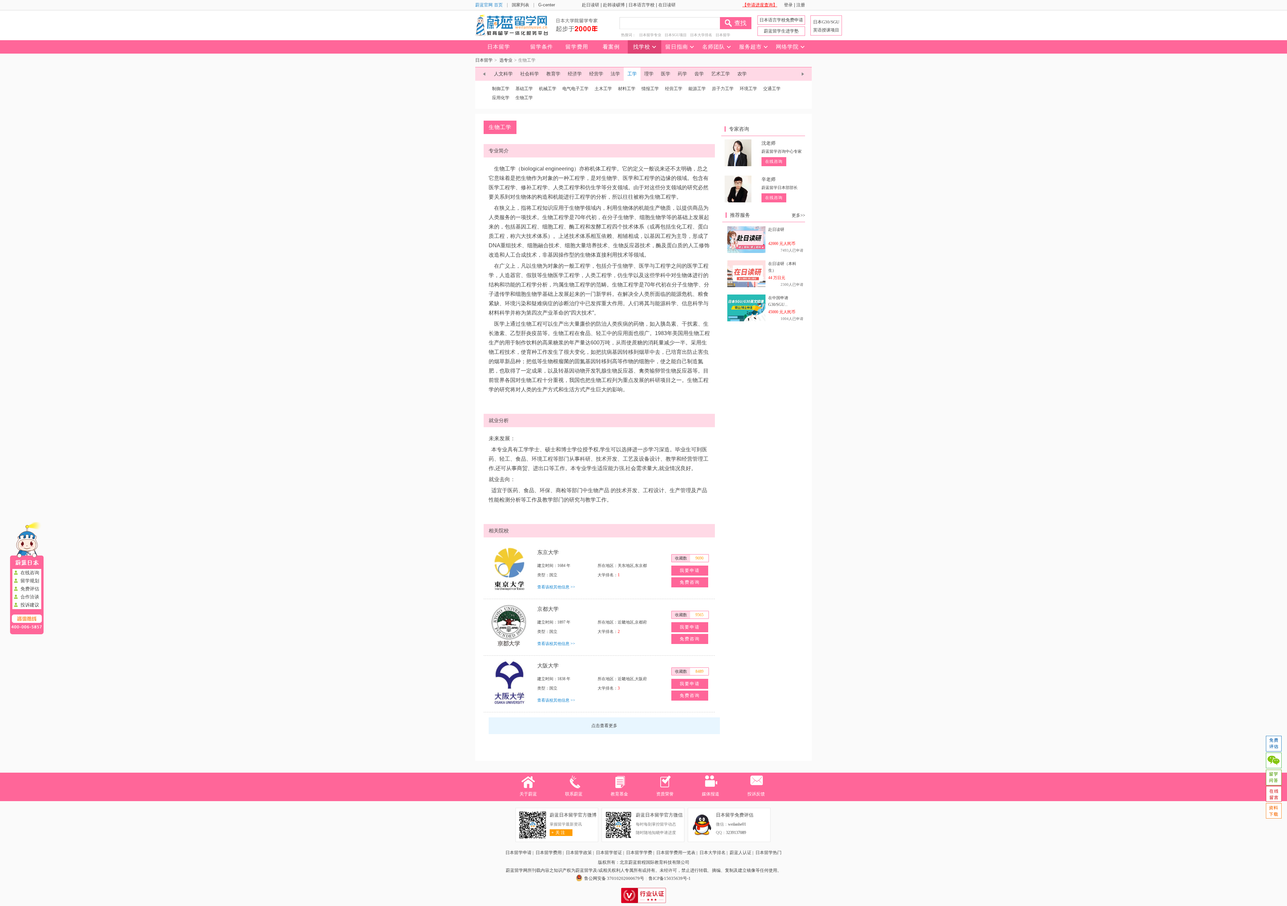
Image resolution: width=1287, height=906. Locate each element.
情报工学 (650, 88)
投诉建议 (29, 604)
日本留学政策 (579, 852)
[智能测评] (1274, 744)
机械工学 (547, 88)
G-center (546, 4)
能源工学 (697, 88)
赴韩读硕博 (614, 4)
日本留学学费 (639, 852)
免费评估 (29, 588)
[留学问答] (1274, 777)
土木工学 (603, 88)
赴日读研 (590, 4)
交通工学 (772, 88)
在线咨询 (29, 572)
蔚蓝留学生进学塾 (781, 31)
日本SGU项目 (676, 35)
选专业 (505, 60)
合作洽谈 (29, 596)
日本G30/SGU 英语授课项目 (826, 26)
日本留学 (723, 35)
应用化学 (500, 97)
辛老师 (768, 179)
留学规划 (29, 580)
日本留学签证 (609, 852)
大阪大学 (548, 665)
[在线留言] (1274, 794)
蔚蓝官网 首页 (489, 4)
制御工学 (500, 88)
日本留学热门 (768, 852)
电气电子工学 (575, 88)
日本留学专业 (650, 35)
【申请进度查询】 (759, 4)
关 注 (558, 832)
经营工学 (673, 88)
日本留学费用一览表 (675, 852)
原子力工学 (723, 88)
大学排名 (606, 575)
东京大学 (548, 552)
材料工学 (626, 88)
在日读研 (667, 4)
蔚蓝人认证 (740, 852)
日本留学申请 (518, 852)
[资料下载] (1274, 811)
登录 (788, 4)
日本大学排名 (701, 35)
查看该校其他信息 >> (556, 587)
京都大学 (548, 609)
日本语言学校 (641, 4)
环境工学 (748, 88)
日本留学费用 (549, 852)
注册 (800, 4)
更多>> (798, 215)
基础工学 (524, 88)
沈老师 (768, 143)
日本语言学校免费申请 (781, 19)
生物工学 (524, 97)
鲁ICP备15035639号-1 (670, 878)
